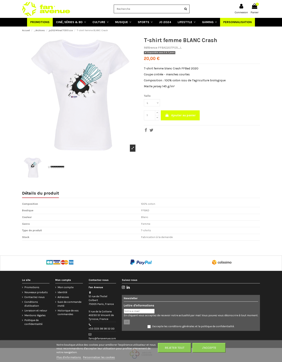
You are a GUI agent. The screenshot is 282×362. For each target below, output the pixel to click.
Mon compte (65, 287)
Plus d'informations (69, 357)
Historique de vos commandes (68, 312)
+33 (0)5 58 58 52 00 (102, 328)
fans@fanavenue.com (102, 338)
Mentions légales (35, 315)
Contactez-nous (34, 297)
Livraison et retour (35, 310)
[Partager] (146, 130)
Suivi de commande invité (69, 303)
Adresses (63, 297)
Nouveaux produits (36, 292)
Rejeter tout (174, 348)
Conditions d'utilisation (31, 303)
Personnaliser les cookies (99, 357)
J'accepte (209, 348)
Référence (150, 47)
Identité (62, 292)
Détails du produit (40, 193)
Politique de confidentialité (33, 322)
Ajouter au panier (183, 115)
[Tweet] (151, 130)
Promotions (31, 287)
